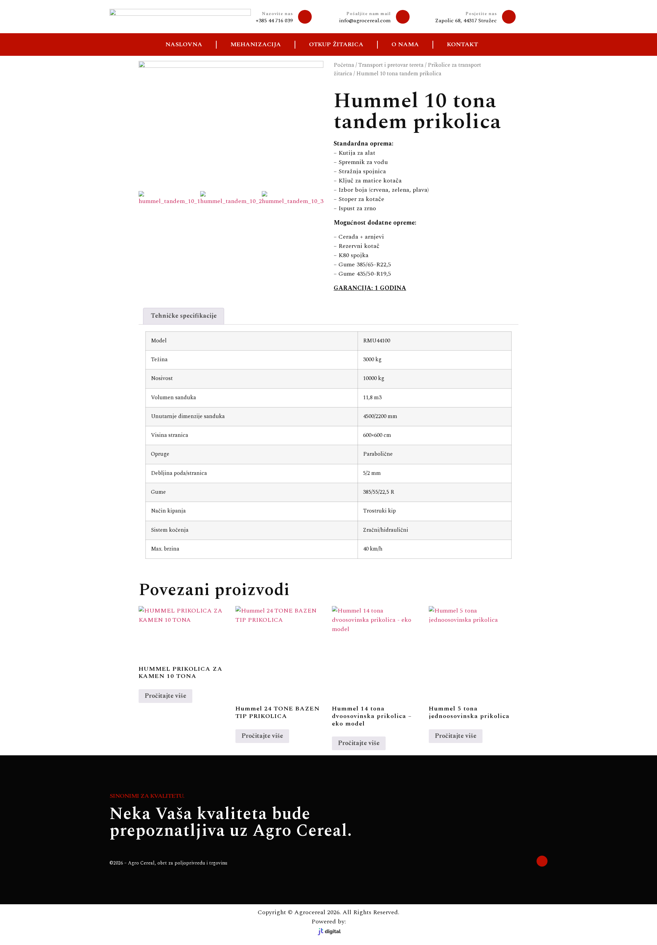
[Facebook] (542, 861)
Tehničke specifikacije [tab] (184, 315)
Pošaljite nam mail (368, 13)
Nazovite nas (277, 13)
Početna (344, 65)
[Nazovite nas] (305, 17)
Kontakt (462, 44)
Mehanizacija (255, 44)
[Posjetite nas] (509, 17)
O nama (405, 44)
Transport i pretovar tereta (391, 65)
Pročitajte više (165, 696)
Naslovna (183, 44)
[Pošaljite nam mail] (403, 17)
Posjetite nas (481, 13)
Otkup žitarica (336, 44)
